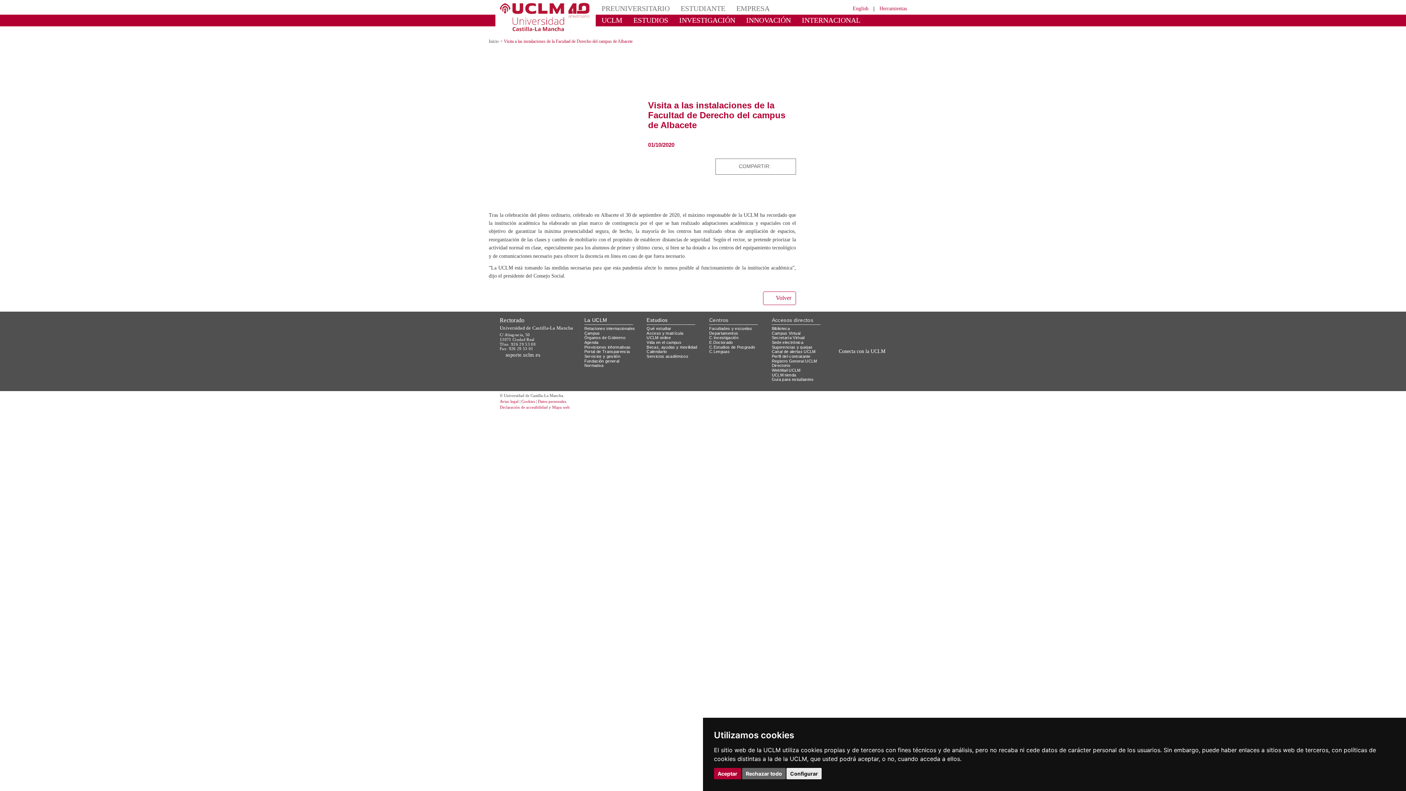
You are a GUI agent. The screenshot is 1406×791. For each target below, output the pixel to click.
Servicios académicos (669, 357)
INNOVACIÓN (746, 20)
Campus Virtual (787, 334)
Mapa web (570, 409)
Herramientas (891, 8)
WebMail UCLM (787, 371)
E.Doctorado (722, 343)
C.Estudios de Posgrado (733, 348)
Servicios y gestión (603, 357)
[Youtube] (888, 369)
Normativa (595, 366)
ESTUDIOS (644, 20)
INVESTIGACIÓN (694, 20)
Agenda (592, 343)
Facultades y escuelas (731, 330)
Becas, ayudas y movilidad (673, 348)
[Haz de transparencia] (851, 331)
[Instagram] (836, 369)
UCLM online (660, 339)
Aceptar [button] (727, 773)
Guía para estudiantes (794, 380)
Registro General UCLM (796, 362)
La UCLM (595, 321)
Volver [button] (782, 300)
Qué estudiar (660, 330)
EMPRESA (734, 8)
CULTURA (849, 20)
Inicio (494, 35)
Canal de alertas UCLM (795, 353)
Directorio (782, 366)
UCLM (610, 20)
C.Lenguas (719, 353)
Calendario (658, 353)
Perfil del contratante (794, 357)
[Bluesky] (871, 369)
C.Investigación (724, 339)
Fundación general (603, 362)
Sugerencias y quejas (793, 348)
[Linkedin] (788, 159)
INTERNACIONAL (800, 20)
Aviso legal (510, 403)
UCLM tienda (785, 376)
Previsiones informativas (610, 348)
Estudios (657, 321)
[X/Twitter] (856, 369)
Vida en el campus (666, 343)
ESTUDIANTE (690, 8)
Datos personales (562, 403)
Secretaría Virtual (790, 339)
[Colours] (884, 331)
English (854, 8)
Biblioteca (782, 330)
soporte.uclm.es (526, 356)
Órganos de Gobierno (606, 339)
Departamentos (725, 334)
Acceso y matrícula (666, 334)
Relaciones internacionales (612, 330)
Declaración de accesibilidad (528, 409)
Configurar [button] (804, 773)
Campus (592, 334)
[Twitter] (771, 159)
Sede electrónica (789, 343)
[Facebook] (779, 159)
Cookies (532, 403)
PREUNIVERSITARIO (631, 8)
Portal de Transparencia (609, 353)
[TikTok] (847, 369)
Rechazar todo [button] (764, 773)
